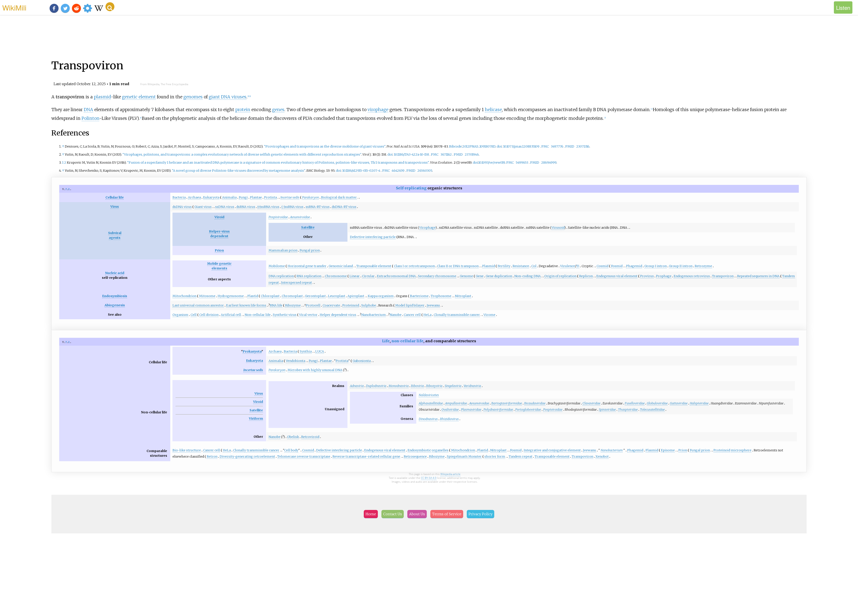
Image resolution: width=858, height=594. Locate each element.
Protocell (313, 305)
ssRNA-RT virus (318, 207)
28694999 (548, 163)
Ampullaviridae (456, 403)
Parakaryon (310, 197)
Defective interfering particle (373, 237)
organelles (440, 450)
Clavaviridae (591, 403)
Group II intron (680, 266)
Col (533, 266)
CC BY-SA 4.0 (428, 478)
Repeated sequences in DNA (758, 276)
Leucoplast (336, 296)
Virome (489, 315)
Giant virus (203, 207)
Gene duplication (499, 276)
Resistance (521, 266)
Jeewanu (433, 305)
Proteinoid (350, 305)
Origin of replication (560, 276)
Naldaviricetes (429, 395)
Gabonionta (362, 361)
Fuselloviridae (635, 403)
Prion (219, 250)
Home (371, 514)
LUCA (319, 351)
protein (242, 109)
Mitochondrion (184, 296)
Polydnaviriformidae (498, 410)
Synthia (306, 351)
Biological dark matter (339, 197)
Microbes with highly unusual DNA (315, 370)
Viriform (256, 418)
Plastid (252, 296)
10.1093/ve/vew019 (491, 163)
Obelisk (293, 437)
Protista (270, 197)
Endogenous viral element (616, 276)
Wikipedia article (450, 474)
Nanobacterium (373, 315)
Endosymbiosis (114, 296)
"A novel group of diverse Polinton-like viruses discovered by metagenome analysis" (238, 171)
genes (278, 109)
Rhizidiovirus (449, 419)
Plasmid (488, 266)
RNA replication (309, 276)
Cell (194, 315)
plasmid (102, 96)
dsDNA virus (182, 207)
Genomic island (341, 266)
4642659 (398, 171)
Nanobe (396, 315)
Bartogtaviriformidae (506, 403)
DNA (88, 109)
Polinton (90, 118)
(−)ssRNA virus (292, 207)
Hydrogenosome (231, 296)
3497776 (557, 146)
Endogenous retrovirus (692, 276)
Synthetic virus (285, 315)
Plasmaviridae (471, 410)
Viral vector (308, 315)
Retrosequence (415, 456)
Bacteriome (419, 296)
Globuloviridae (657, 403)
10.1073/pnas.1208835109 (521, 146)
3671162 (446, 154)
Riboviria (417, 386)
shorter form (494, 456)
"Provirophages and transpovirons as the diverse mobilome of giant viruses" (324, 146)
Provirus (647, 276)
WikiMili (14, 7)
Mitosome (207, 296)
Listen (843, 7)
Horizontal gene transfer (307, 266)
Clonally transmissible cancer (457, 315)
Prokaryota (252, 351)
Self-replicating (411, 188)
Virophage (427, 228)
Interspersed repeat (296, 283)
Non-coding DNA (527, 276)
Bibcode (455, 146)
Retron (212, 456)
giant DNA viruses (227, 96)
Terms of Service (446, 514)
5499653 (522, 163)
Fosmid (616, 266)
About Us (417, 514)
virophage (378, 109)
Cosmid (602, 266)
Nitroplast (463, 296)
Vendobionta (295, 361)
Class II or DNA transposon (458, 266)
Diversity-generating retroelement (247, 456)
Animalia (229, 197)
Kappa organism (381, 296)
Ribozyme (293, 305)
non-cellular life (407, 341)
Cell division (209, 315)
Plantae (256, 197)
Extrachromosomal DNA (396, 276)
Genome (466, 276)
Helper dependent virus (338, 315)
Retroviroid (310, 437)
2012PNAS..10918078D (478, 146)
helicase (493, 109)
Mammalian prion (283, 250)
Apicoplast (355, 296)
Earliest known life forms (246, 305)
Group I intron (655, 266)
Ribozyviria (434, 386)
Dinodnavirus (428, 419)
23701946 (472, 154)
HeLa (427, 315)
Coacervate (331, 305)
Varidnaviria (472, 386)
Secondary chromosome (437, 276)
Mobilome (277, 266)
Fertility (504, 266)
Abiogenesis (115, 305)
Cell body (291, 450)
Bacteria (179, 197)
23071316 (582, 146)
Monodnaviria (399, 386)
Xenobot (602, 456)
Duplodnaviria (376, 386)
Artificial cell (231, 315)
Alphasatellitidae (431, 403)
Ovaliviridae (450, 410)
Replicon (586, 276)
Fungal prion (310, 250)
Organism (180, 315)
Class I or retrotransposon (414, 266)
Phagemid (634, 266)
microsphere (741, 450)
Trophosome (441, 296)
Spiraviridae (607, 410)
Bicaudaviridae (534, 403)
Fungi (243, 197)
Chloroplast (270, 296)
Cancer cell (412, 315)
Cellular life (114, 197)
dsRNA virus (245, 207)
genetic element (139, 96)
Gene (480, 276)
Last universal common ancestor (198, 305)
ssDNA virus (224, 207)
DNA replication (281, 276)
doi (499, 146)
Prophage (663, 276)
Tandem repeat (520, 456)
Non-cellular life (258, 315)
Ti (577, 266)
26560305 (424, 171)
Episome (668, 450)
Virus (114, 207)
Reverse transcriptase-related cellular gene (366, 456)
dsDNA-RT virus (344, 207)
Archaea (194, 197)
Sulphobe (368, 305)
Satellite (308, 227)
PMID (569, 146)
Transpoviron (723, 276)
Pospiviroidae (278, 217)
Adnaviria (357, 386)
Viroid (219, 217)
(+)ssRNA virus (268, 207)
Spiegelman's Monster (464, 456)
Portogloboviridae (528, 410)
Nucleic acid (114, 273)
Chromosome (336, 276)
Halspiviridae (699, 403)
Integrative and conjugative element (552, 450)
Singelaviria (453, 386)
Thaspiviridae (628, 410)
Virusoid (557, 228)
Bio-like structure (186, 450)
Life (386, 341)
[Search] (109, 6)
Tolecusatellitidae (652, 410)
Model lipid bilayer (410, 305)
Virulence (567, 266)
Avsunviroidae (300, 217)
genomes (193, 96)
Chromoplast (292, 296)
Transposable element (373, 266)
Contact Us (392, 514)
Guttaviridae (679, 403)
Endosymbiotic (419, 450)
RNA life (276, 305)
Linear (354, 276)
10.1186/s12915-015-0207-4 (361, 171)
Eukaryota (211, 197)
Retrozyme (703, 266)
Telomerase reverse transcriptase (303, 456)
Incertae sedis (289, 197)
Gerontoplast (315, 296)
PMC (545, 146)
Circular (368, 276)
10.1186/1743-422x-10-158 (411, 154)
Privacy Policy (480, 514)
